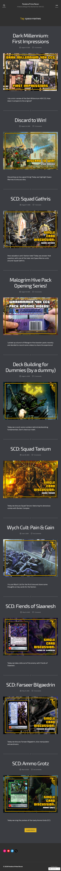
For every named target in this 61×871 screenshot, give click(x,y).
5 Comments (38, 126)
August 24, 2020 (25, 126)
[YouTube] (8, 850)
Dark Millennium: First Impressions (30, 38)
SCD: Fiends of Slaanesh (30, 606)
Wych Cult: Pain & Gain (30, 527)
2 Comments (37, 691)
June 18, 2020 (25, 455)
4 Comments (38, 47)
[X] (16, 850)
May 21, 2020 (25, 691)
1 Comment (38, 205)
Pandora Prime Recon (30, 4)
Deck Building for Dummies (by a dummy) (30, 367)
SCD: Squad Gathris (30, 198)
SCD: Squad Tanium (30, 449)
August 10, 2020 (26, 292)
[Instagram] (4, 850)
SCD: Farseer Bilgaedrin (30, 684)
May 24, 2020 (26, 612)
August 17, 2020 (26, 205)
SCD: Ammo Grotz (30, 763)
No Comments (37, 533)
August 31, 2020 (26, 47)
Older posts (30, 830)
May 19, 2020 (25, 769)
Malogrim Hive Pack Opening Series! (30, 283)
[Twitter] (12, 850)
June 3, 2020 (25, 533)
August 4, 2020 (26, 376)
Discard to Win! (30, 120)
